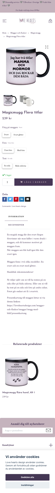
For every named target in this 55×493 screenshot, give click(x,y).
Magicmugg (35, 33)
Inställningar (27, 485)
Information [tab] (16, 216)
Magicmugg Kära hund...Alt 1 (18, 392)
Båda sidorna (20, 165)
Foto (8, 142)
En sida (7, 165)
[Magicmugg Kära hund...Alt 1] (27, 372)
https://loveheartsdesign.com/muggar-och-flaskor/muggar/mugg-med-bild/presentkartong (26, 309)
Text (7, 158)
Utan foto (8, 150)
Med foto (21, 150)
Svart (6, 134)
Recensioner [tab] (16, 225)
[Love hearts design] (27, 21)
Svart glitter (18, 134)
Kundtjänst (8, 445)
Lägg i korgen (35, 182)
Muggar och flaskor (18, 33)
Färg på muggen (12, 127)
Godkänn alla (27, 477)
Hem (4, 33)
